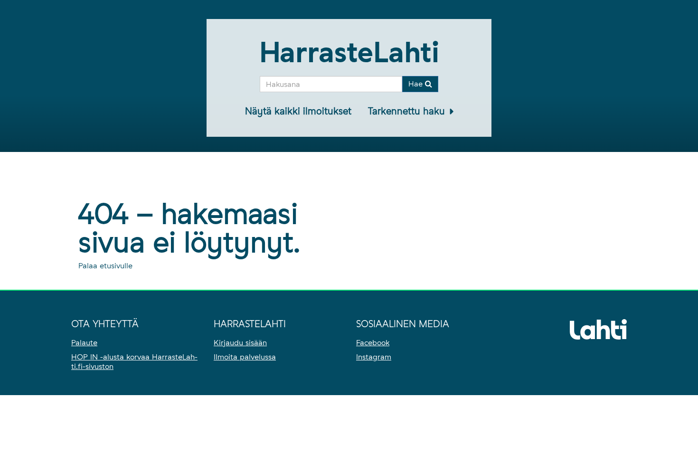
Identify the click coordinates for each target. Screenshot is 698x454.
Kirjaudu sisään (240, 342)
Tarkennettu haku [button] (408, 111)
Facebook (372, 342)
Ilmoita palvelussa (245, 356)
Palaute (84, 342)
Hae (416, 83)
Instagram (373, 356)
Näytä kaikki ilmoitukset (298, 111)
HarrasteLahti (349, 52)
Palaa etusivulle (105, 265)
